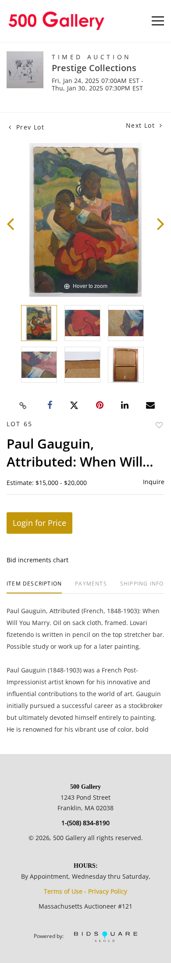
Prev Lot (29, 127)
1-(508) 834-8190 (85, 823)
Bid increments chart (37, 560)
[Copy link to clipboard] (23, 405)
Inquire (153, 482)
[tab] (34, 587)
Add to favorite (159, 425)
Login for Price (39, 522)
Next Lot (141, 125)
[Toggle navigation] (157, 21)
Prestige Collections (94, 68)
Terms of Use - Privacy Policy (85, 891)
